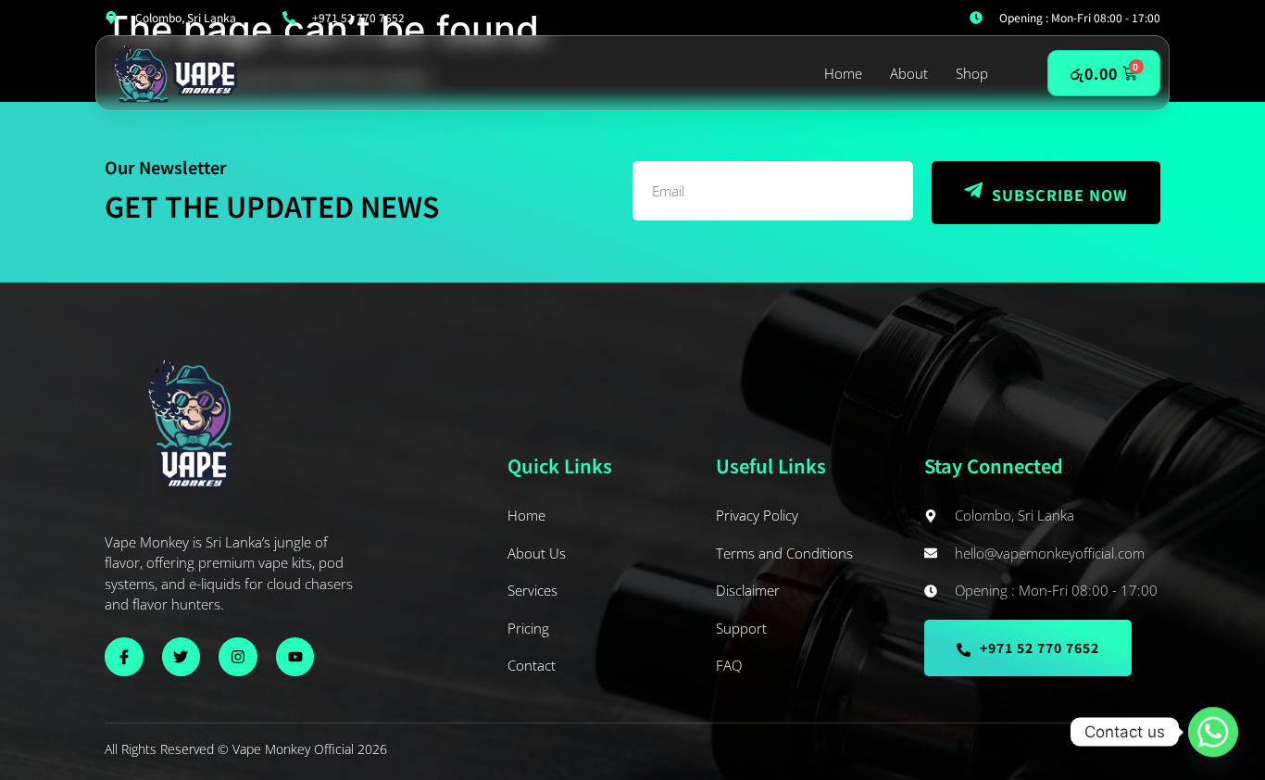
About (909, 73)
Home (843, 73)
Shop (972, 73)
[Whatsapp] (1213, 732)
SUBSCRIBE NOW (1060, 194)
